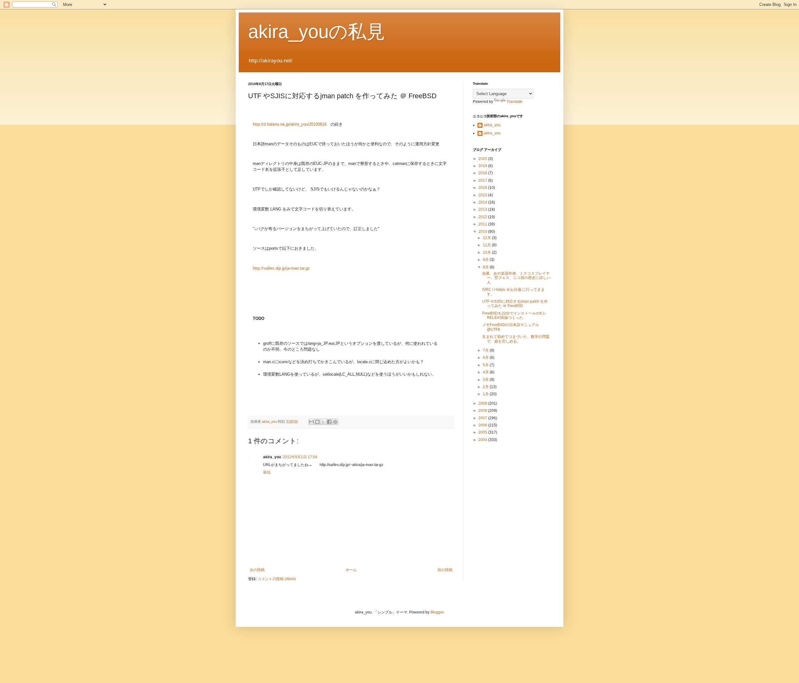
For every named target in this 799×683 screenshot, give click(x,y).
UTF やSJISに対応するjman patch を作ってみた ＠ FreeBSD (515, 303)
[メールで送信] (311, 422)
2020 (483, 158)
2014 (483, 202)
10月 (487, 252)
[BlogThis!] (317, 422)
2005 (483, 432)
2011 (483, 224)
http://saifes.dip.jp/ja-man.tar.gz (281, 268)
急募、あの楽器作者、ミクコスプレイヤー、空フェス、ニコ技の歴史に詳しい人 (516, 278)
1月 (486, 394)
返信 (267, 472)
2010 (483, 231)
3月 (486, 380)
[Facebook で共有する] (329, 422)
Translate (514, 101)
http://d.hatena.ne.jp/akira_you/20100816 (289, 124)
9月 (486, 259)
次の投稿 (257, 570)
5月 (486, 365)
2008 (483, 410)
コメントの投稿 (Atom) (276, 579)
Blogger (437, 612)
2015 (483, 195)
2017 (483, 180)
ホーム (351, 570)
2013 (483, 209)
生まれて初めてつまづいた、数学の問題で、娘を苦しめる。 (516, 338)
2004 (483, 440)
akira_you (492, 125)
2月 (486, 387)
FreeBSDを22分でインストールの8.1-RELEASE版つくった (514, 315)
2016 (483, 187)
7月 (486, 350)
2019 (483, 166)
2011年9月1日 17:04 (300, 457)
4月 (486, 372)
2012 (483, 217)
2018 (483, 173)
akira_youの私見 (316, 31)
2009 (483, 403)
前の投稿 (445, 570)
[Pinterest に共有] (335, 422)
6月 (486, 357)
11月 (487, 245)
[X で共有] (323, 422)
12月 (487, 238)
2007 (483, 418)
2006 (483, 425)
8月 (486, 267)
